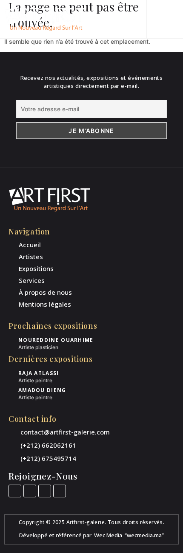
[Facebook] (15, 491)
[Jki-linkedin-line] (44, 491)
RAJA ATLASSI (38, 373)
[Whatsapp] (59, 491)
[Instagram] (29, 491)
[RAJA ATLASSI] (12, 374)
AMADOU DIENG (42, 390)
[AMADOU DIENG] (12, 391)
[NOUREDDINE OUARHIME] (12, 341)
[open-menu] (171, 19)
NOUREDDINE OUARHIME (56, 340)
